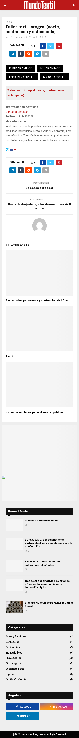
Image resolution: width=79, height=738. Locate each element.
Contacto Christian (17, 112)
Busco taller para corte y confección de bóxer (37, 300)
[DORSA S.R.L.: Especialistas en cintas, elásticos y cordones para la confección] (14, 544)
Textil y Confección (17, 679)
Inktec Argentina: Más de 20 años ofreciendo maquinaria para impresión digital (47, 584)
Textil (9, 356)
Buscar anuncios (54, 76)
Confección (12, 641)
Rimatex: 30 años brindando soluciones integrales (43, 563)
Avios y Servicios (16, 636)
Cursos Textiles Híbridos (41, 520)
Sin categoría (14, 663)
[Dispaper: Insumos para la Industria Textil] (14, 607)
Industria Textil (14, 652)
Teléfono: (12, 116)
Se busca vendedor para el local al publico (34, 412)
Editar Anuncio (50, 68)
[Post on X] (8, 149)
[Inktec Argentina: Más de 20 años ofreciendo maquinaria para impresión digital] (14, 585)
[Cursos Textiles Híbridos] (14, 525)
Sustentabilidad (15, 668)
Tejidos (10, 674)
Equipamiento (14, 647)
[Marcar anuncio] (14, 149)
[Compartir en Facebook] (11, 149)
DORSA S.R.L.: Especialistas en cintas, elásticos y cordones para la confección (48, 543)
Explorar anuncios (22, 76)
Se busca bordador (39, 188)
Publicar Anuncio (21, 68)
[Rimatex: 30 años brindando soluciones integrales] (14, 566)
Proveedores (13, 657)
